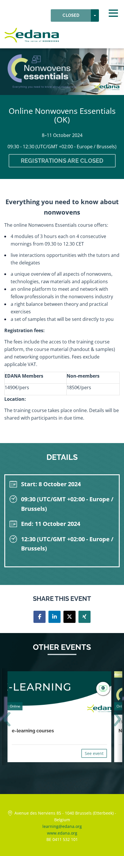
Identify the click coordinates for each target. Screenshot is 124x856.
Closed (71, 15)
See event (94, 753)
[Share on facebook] (39, 617)
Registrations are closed (62, 160)
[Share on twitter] (69, 617)
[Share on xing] (84, 617)
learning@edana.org (62, 826)
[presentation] (6, 720)
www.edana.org (62, 833)
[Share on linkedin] (54, 617)
